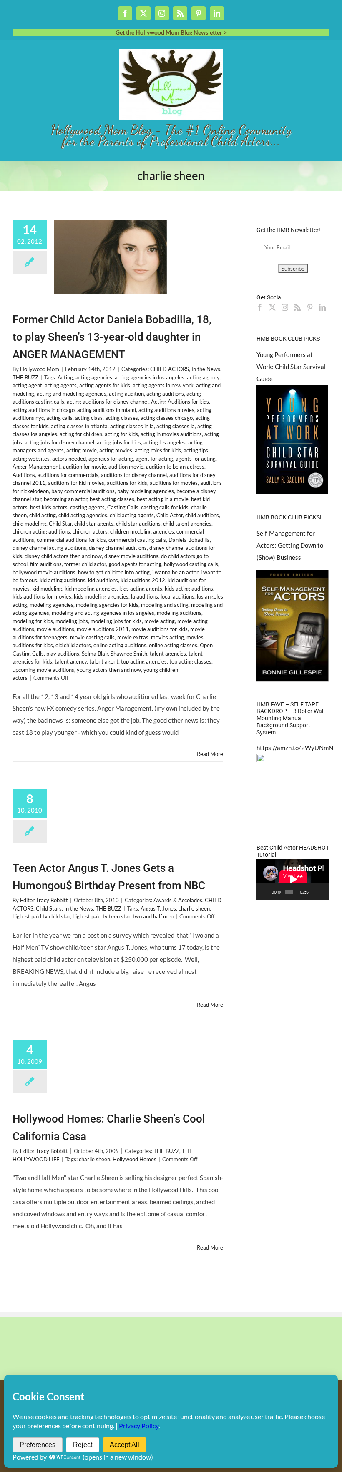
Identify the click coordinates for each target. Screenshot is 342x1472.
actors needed (69, 458)
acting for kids (121, 434)
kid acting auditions (63, 580)
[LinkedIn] (322, 307)
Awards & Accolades (177, 900)
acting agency (203, 377)
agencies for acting (110, 458)
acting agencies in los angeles (149, 377)
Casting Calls (122, 507)
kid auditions (103, 580)
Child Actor (169, 515)
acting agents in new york (163, 385)
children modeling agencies (142, 531)
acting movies (115, 450)
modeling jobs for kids (116, 621)
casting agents (87, 507)
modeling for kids (33, 621)
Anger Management (36, 466)
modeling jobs (71, 621)
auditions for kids (127, 482)
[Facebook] (259, 307)
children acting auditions (41, 531)
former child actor (85, 564)
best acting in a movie (163, 499)
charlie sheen (194, 908)
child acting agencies (82, 515)
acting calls (59, 417)
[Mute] (316, 892)
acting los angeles (164, 442)
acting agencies (93, 377)
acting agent (27, 385)
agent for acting (154, 458)
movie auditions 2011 (103, 629)
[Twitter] (272, 307)
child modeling (29, 523)
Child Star (60, 523)
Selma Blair (95, 653)
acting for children (81, 434)
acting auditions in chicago (44, 410)
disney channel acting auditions (49, 547)
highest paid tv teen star (101, 916)
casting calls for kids (165, 507)
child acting (42, 515)
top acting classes (190, 661)
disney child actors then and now (63, 556)
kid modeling (47, 588)
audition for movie (84, 466)
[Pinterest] (310, 307)
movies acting (167, 637)
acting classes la (175, 426)
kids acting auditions (189, 588)
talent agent (103, 661)
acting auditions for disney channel (107, 401)
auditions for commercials (68, 475)
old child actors (73, 645)
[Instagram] (285, 307)
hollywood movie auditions (44, 572)
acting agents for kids (104, 385)
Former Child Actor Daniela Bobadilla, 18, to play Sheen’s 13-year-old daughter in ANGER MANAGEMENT (112, 337)
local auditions (177, 596)
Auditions (24, 475)
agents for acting (196, 458)
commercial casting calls (137, 539)
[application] (292, 879)
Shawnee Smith (129, 653)
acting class (89, 417)
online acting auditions (119, 645)
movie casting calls (92, 637)
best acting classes (112, 499)
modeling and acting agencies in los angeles (103, 612)
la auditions (144, 596)
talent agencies (168, 653)
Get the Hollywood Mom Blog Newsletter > (171, 32)
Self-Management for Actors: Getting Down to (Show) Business (289, 545)
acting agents (61, 385)
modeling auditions (179, 612)
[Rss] (297, 307)
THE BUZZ (25, 377)
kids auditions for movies (42, 596)
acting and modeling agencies (71, 393)
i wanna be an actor (175, 572)
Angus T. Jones (158, 908)
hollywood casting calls (191, 564)
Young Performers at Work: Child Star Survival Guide (291, 366)
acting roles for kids (158, 450)
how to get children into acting (114, 572)
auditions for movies (174, 482)
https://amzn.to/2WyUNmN (294, 747)
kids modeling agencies (101, 596)
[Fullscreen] (324, 892)
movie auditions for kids (159, 629)
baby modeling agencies (145, 491)
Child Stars (49, 908)
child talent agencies (187, 523)
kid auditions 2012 (143, 580)
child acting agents (132, 515)
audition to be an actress (175, 466)
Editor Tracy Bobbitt (44, 900)
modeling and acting (165, 604)
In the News (205, 369)
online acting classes (173, 645)
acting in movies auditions (171, 434)
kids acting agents (140, 588)
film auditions (46, 564)
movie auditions (55, 629)
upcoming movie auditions (43, 669)
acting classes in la (132, 426)
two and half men (153, 916)
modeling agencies (51, 604)
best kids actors (49, 507)
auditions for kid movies (76, 482)
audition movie (125, 466)
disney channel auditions (118, 547)
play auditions (62, 653)
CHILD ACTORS (169, 369)
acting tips (196, 450)
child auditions (202, 515)
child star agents (93, 523)
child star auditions (138, 523)
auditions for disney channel (134, 475)
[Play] (267, 892)
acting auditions (165, 393)
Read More (210, 754)
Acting (65, 377)
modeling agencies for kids (107, 604)
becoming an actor (65, 499)
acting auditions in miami (106, 410)
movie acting (159, 621)
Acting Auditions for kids (180, 401)
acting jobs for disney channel (59, 442)
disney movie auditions (131, 556)
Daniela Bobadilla (189, 539)
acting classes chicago (167, 417)
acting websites (31, 458)
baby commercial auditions (83, 491)
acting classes (121, 417)
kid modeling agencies (91, 588)
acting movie (81, 450)
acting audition (126, 393)
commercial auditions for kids (71, 539)
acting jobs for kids (119, 442)
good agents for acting (134, 564)
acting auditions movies (166, 410)
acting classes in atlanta (79, 426)
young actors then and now (109, 669)
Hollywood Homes (134, 1159)
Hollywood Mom (39, 369)
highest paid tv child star (41, 916)
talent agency (71, 661)
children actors (90, 531)
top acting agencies (144, 661)
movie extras (132, 637)
